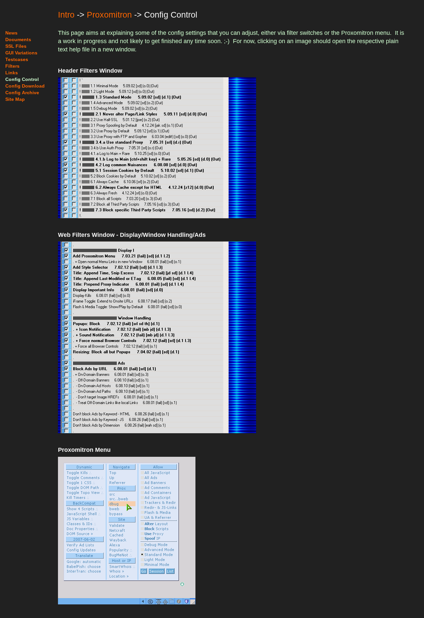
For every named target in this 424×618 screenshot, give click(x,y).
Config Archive (22, 92)
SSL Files (15, 46)
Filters (12, 66)
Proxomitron (109, 14)
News (11, 32)
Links (11, 72)
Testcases (16, 59)
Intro (66, 14)
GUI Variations (21, 52)
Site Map (15, 99)
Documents (18, 39)
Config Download (25, 86)
